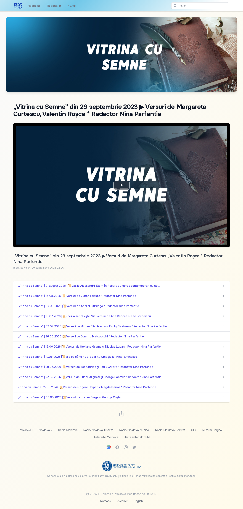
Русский (122, 501)
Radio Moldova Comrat (170, 430)
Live (72, 6)
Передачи (54, 6)
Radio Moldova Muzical (134, 430)
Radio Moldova (68, 430)
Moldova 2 (45, 430)
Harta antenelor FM (137, 437)
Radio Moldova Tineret (98, 430)
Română (105, 501)
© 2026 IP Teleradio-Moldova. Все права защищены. (121, 494)
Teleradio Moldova (106, 437)
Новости (34, 6)
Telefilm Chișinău (212, 430)
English (138, 501)
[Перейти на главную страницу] (18, 5)
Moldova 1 (26, 430)
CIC (193, 430)
